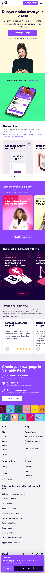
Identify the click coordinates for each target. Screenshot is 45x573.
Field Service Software (10, 513)
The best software (32, 448)
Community (29, 475)
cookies (11, 560)
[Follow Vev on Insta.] (32, 554)
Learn (4, 441)
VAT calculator (7, 479)
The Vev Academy (31, 432)
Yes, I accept (28, 568)
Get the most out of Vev (34, 436)
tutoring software (35, 134)
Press (4, 454)
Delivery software (9, 499)
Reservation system (9, 508)
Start (4, 432)
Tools (4, 473)
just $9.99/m (33, 80)
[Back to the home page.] (4, 2)
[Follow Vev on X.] (23, 554)
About (4, 445)
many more (19, 136)
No (7, 568)
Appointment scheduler (11, 542)
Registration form (9, 523)
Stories (5, 450)
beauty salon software (19, 134)
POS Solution (7, 504)
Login (4, 436)
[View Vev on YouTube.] (42, 554)
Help (26, 471)
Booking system (8, 533)
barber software (19, 132)
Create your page (30, 3)
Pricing (4, 466)
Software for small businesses (13, 494)
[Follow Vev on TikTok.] (37, 554)
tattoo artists (7, 136)
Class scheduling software (12, 538)
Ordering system (8, 528)
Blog (27, 426)
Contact (28, 466)
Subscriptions (8, 461)
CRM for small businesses (12, 518)
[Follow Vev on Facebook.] (28, 554)
